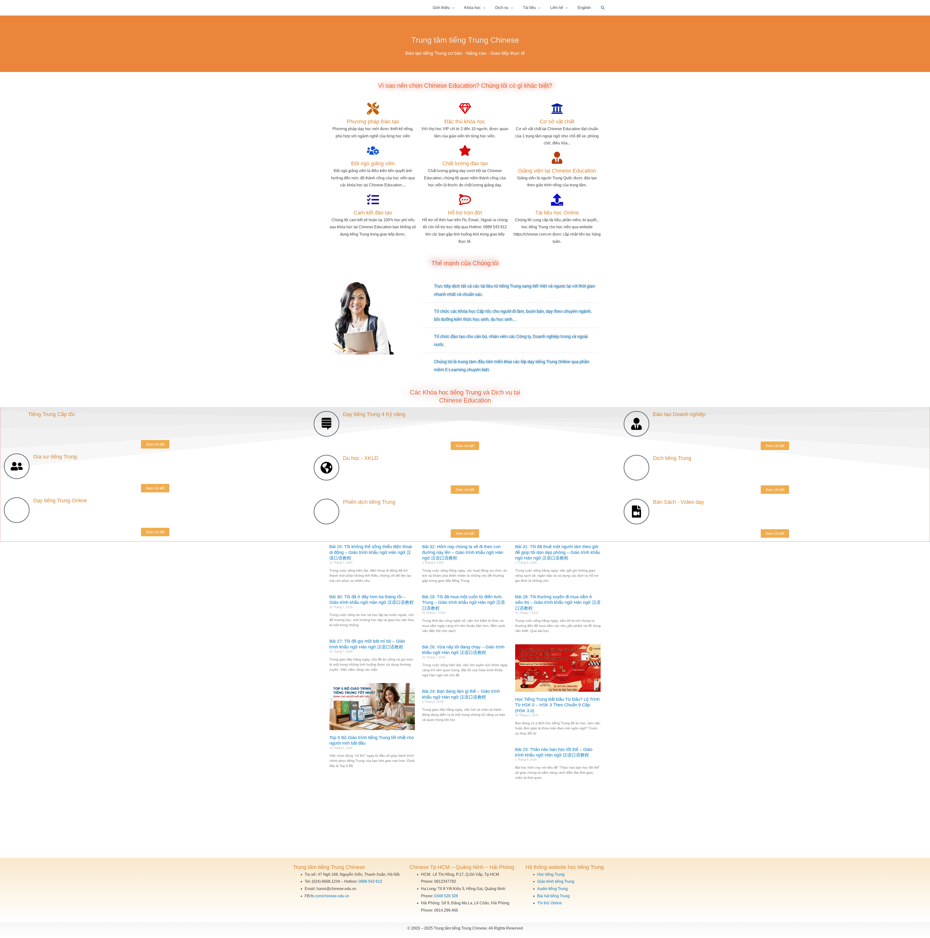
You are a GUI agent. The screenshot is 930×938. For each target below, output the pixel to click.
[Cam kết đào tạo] (373, 200)
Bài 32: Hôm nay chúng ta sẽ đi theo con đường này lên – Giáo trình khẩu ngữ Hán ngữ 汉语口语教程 (462, 552)
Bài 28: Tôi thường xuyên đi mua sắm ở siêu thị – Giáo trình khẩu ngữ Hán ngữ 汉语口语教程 (558, 602)
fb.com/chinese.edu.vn (330, 896)
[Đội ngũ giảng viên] (373, 150)
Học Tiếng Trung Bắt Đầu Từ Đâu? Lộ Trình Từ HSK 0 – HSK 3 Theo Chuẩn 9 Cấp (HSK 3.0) (557, 705)
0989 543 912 (370, 881)
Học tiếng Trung (551, 874)
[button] (602, 7)
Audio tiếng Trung (552, 889)
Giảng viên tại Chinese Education (557, 171)
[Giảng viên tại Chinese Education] (557, 158)
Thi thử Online (549, 903)
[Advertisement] (465, 821)
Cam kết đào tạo (373, 213)
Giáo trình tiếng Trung (555, 881)
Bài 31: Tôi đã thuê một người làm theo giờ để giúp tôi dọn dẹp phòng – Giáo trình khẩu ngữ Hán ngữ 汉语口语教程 (557, 552)
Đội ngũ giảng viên (373, 163)
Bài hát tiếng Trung (553, 896)
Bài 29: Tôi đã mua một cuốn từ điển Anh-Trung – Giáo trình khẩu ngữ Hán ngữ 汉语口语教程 (463, 602)
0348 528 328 (446, 896)
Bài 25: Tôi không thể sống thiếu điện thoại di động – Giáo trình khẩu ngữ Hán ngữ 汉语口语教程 (370, 552)
